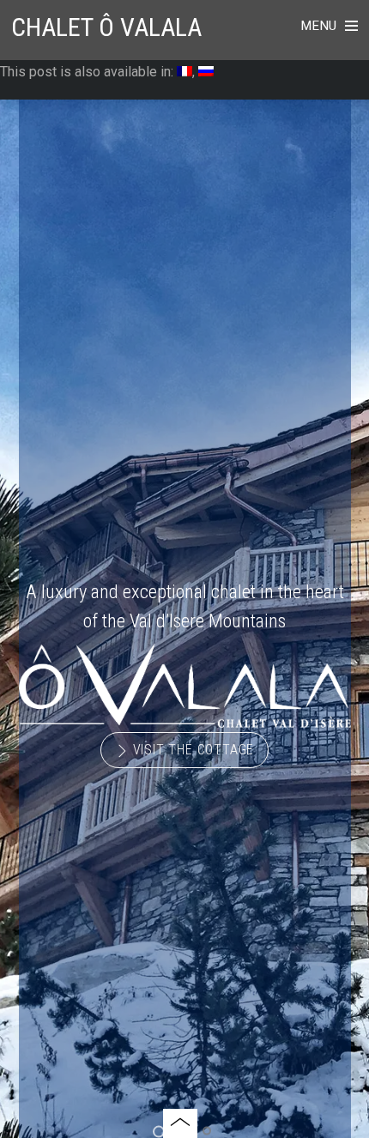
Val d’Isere (167, 620)
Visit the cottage (191, 750)
